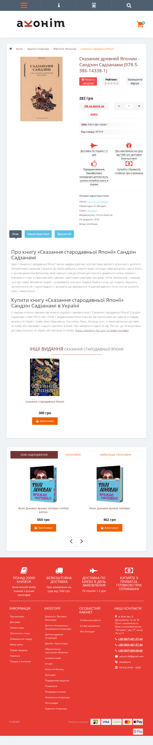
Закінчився (46, 421)
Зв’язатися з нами (20, 633)
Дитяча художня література (54, 636)
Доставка (15, 622)
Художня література (56, 708)
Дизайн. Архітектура (56, 643)
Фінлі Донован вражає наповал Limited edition (43, 510)
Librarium (92, 210)
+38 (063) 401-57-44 (130, 645)
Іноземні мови (53, 658)
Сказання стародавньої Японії (44, 401)
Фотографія (51, 703)
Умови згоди (17, 627)
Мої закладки (87, 631)
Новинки (15, 655)
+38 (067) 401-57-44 (130, 639)
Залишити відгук (135, 81)
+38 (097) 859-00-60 (130, 650)
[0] (140, 26)
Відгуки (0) (64, 234)
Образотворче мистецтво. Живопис (56, 650)
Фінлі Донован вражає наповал (110, 508)
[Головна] (10, 48)
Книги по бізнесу (54, 669)
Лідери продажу (18, 650)
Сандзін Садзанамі (97, 201)
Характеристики (38, 234)
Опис (15, 234)
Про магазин (17, 616)
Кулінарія (50, 674)
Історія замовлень (90, 625)
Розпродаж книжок (55, 691)
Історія (48, 663)
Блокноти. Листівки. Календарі (56, 618)
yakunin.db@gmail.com (131, 656)
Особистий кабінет (90, 620)
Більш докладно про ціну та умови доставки (102, 330)
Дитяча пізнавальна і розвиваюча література (58, 627)
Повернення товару (21, 639)
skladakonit (124, 662)
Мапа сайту (16, 644)
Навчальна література (57, 697)
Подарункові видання (57, 680)
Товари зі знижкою (20, 661)
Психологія (51, 686)
